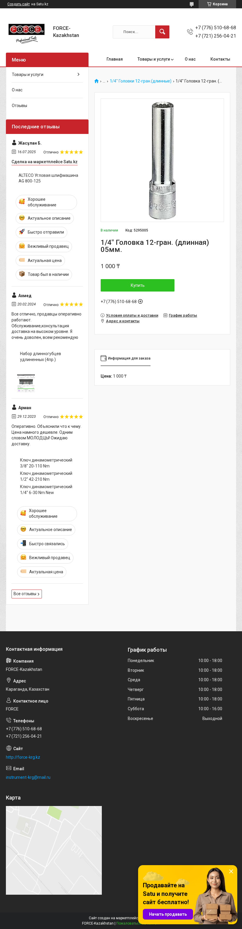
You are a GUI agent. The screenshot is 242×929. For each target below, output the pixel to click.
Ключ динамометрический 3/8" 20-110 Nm (46, 463)
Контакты (220, 59)
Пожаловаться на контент (138, 923)
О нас (190, 59)
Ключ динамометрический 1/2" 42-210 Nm (46, 476)
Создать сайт (18, 4)
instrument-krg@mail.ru (28, 777)
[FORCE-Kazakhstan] (27, 31)
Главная (115, 59)
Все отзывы (25, 593)
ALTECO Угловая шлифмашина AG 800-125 (48, 178)
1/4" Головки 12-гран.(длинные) (140, 81)
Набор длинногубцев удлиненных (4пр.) (40, 356)
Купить (138, 285)
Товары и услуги (154, 59)
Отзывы (19, 105)
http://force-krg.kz (23, 757)
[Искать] (162, 31)
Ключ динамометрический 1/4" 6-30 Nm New (46, 489)
